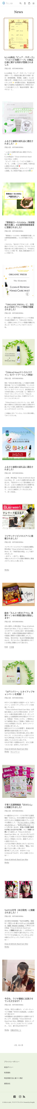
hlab (6, 647)
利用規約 (7, 1073)
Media (7, 570)
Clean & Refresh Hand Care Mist (16, 749)
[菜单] (33, 3)
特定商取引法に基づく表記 (13, 1078)
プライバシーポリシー (12, 1062)
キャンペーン (15, 752)
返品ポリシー (8, 1067)
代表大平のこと (15, 1030)
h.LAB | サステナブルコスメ (15, 1102)
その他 (11, 647)
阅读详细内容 (10, 94)
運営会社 (7, 1083)
